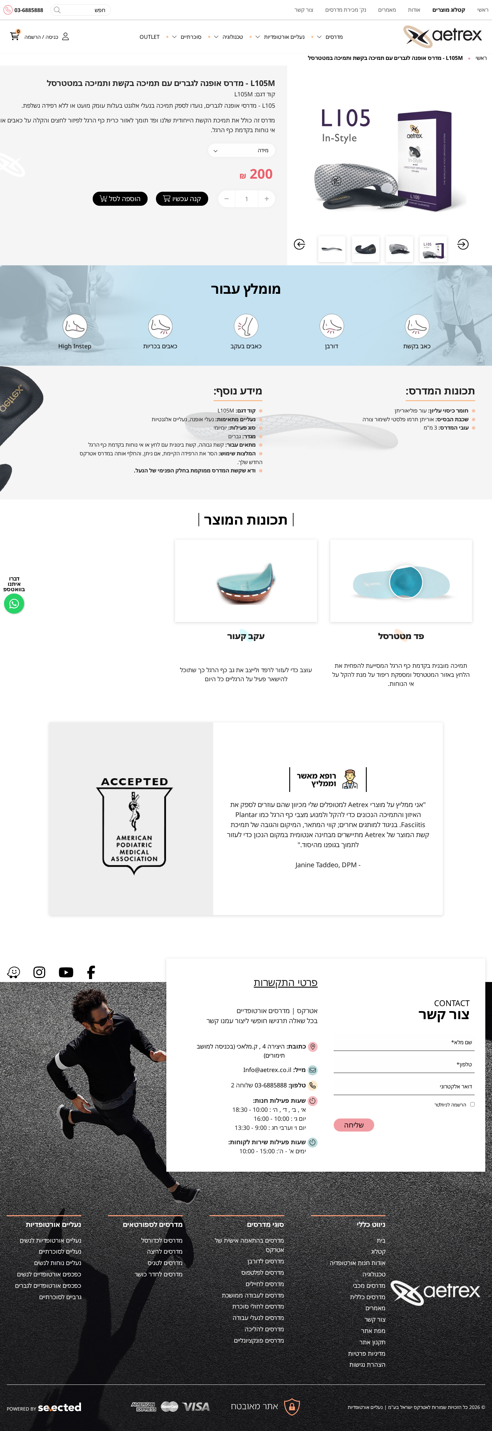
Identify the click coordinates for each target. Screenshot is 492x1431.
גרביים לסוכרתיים (60, 1297)
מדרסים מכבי (369, 1285)
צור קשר (375, 1319)
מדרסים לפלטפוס (262, 1272)
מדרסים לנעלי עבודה (258, 1318)
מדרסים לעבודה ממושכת (253, 1295)
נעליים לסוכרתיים (60, 1251)
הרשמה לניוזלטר (450, 1104)
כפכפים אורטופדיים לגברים (48, 1285)
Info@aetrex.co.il (267, 1070)
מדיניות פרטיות (367, 1353)
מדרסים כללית (368, 1297)
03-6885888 (28, 10)
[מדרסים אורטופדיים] (442, 36)
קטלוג (378, 1251)
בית (381, 1240)
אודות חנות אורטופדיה (358, 1263)
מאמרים (375, 1308)
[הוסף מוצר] (266, 198)
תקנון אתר (372, 1342)
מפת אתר (373, 1331)
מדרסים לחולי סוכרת (258, 1306)
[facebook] (91, 972)
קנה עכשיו (186, 198)
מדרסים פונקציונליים (259, 1340)
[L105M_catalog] (383, 149)
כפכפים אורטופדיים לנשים (49, 1274)
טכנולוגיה (374, 1274)
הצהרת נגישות (367, 1364)
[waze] (13, 972)
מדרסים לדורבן (265, 1261)
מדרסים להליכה (264, 1329)
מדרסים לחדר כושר (159, 1274)
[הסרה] (226, 198)
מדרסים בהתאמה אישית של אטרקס (249, 1245)
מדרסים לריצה (165, 1251)
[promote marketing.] (60, 1407)
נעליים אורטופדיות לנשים (50, 1240)
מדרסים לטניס (165, 1263)
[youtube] (66, 972)
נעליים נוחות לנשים (57, 1263)
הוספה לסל (124, 198)
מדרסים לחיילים (265, 1284)
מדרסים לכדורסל (162, 1240)
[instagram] (39, 972)
